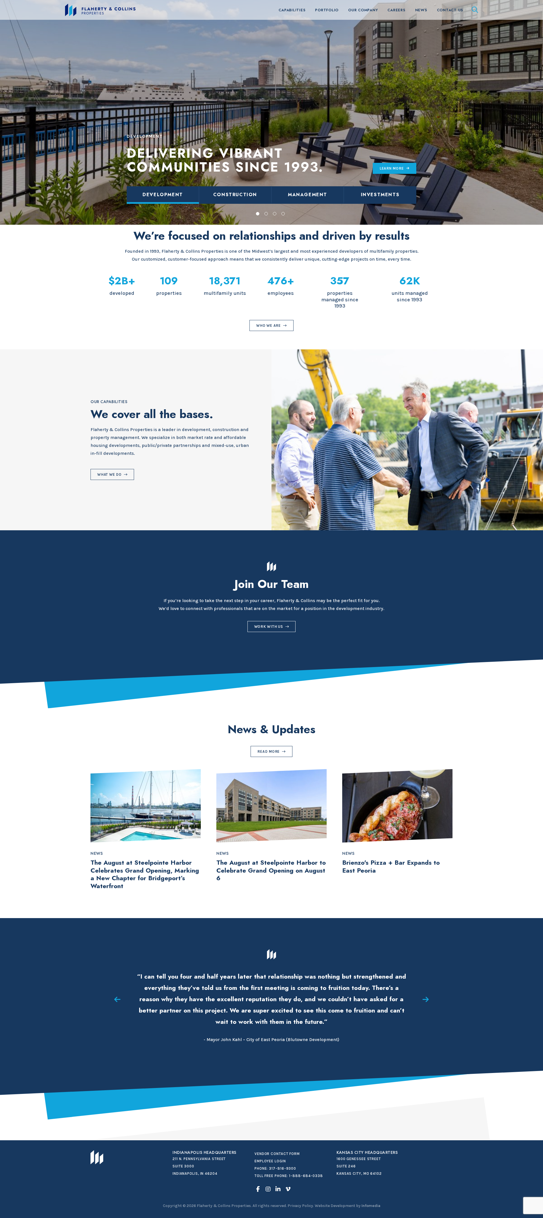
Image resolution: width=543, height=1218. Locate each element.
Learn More (392, 168)
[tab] (163, 195)
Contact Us (450, 10)
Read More (268, 751)
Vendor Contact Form (277, 1154)
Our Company (363, 10)
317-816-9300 (282, 1168)
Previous (117, 999)
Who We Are (268, 325)
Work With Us (268, 626)
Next (425, 999)
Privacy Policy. (301, 1205)
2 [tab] (266, 213)
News (421, 10)
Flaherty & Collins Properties (100, 10)
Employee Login (270, 1161)
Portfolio (327, 10)
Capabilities (292, 10)
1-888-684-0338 (306, 1176)
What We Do (109, 474)
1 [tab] (257, 213)
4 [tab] (283, 213)
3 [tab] (274, 213)
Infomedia (370, 1205)
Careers (396, 10)
